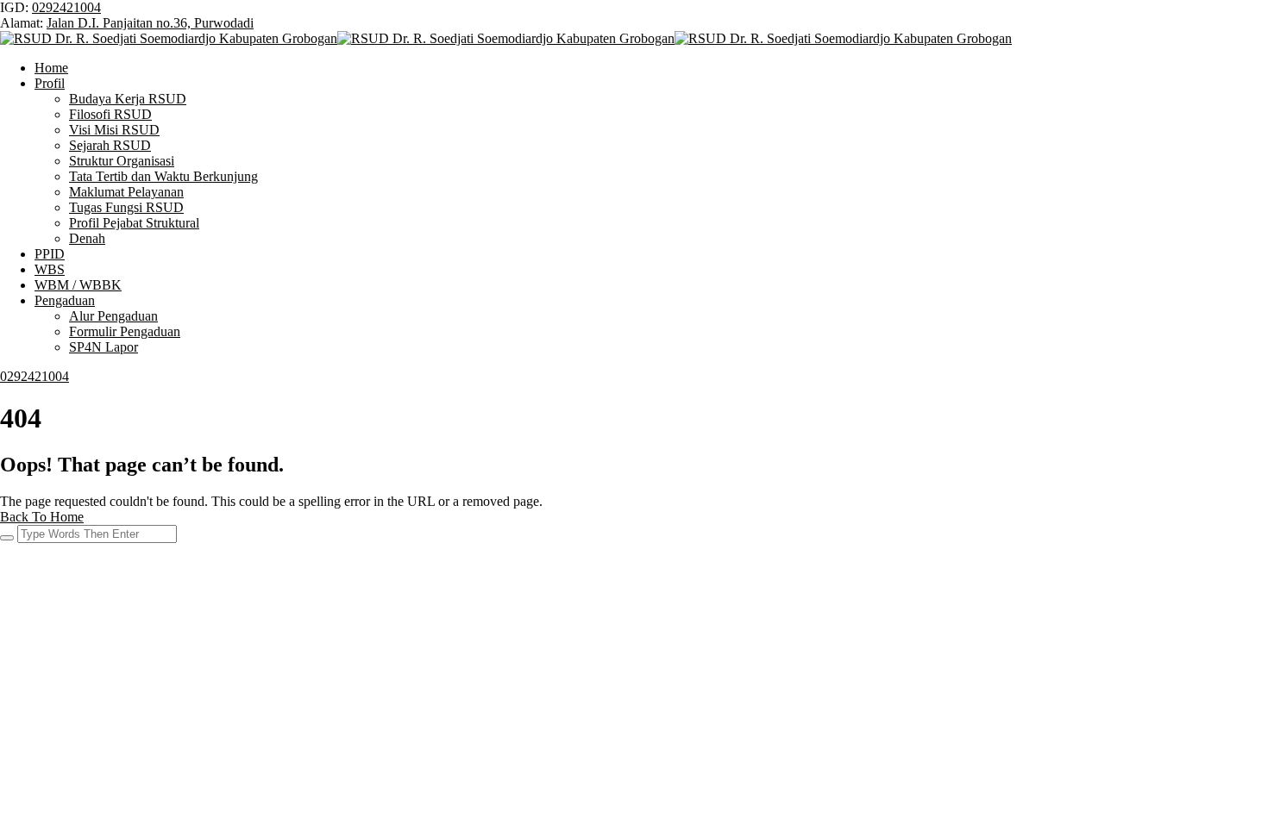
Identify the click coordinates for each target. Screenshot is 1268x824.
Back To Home (42, 516)
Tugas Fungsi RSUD (126, 207)
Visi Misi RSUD (114, 129)
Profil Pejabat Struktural (134, 222)
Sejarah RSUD (110, 145)
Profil (50, 83)
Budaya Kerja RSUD (127, 98)
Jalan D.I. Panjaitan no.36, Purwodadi (150, 23)
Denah (87, 238)
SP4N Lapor (103, 347)
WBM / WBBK (78, 285)
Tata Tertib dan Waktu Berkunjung (163, 176)
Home (51, 67)
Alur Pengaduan (113, 316)
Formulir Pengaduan (124, 331)
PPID (50, 254)
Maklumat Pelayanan (126, 191)
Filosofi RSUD (110, 114)
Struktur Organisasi (121, 160)
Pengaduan (65, 300)
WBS (50, 269)
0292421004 (66, 7)
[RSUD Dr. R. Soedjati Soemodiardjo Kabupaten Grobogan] (168, 38)
